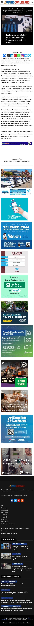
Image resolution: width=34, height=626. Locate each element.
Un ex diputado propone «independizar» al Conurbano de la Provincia (22, 558)
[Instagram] (22, 55)
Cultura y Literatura (7, 524)
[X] (8, 55)
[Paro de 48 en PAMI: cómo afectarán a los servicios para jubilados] (6, 546)
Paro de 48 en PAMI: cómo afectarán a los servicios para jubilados (21, 548)
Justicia (4, 515)
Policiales (4, 512)
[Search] (32, 2)
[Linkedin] (11, 55)
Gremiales (4, 517)
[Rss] (22, 500)
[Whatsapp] (18, 55)
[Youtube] (18, 500)
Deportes (4, 519)
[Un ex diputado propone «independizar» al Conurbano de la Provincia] (6, 556)
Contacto (22, 622)
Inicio (3, 505)
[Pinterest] (15, 55)
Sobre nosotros (13, 622)
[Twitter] (15, 500)
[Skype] (29, 55)
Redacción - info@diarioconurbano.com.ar (17, 160)
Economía (4, 521)
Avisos (29, 622)
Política (3, 508)
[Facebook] (4, 55)
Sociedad (4, 510)
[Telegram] (25, 55)
